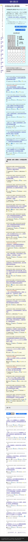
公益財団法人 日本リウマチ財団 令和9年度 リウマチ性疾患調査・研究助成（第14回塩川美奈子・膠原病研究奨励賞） (16, 491)
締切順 (12, 413)
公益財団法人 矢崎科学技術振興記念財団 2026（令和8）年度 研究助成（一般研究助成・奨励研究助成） (16, 320)
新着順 (8, 413)
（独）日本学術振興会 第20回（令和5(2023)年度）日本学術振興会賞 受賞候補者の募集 (16, 88)
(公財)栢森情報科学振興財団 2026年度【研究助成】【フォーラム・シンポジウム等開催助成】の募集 (16, 340)
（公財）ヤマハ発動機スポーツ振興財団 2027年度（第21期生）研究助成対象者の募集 (16, 422)
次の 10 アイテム (22, 532)
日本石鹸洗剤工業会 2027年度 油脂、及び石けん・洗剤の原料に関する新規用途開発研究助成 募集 (16, 272)
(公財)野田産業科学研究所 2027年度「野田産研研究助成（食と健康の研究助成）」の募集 (16, 188)
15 (15, 532)
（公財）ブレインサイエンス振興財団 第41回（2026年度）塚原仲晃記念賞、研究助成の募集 (16, 434)
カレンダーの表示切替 (20, 29)
